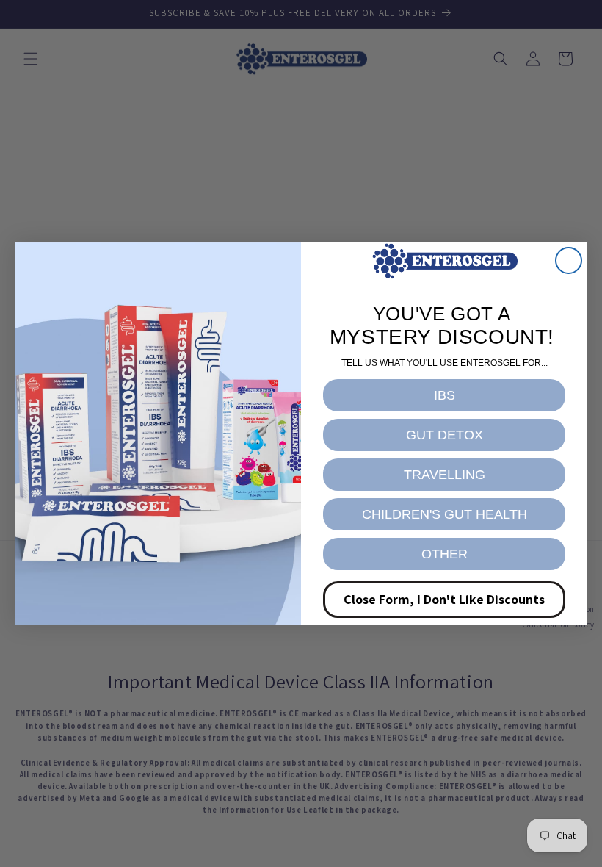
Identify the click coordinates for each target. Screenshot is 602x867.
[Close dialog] (568, 260)
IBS (444, 395)
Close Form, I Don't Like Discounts (444, 599)
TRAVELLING (444, 474)
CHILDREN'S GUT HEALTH (444, 514)
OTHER (444, 554)
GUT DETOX (444, 435)
